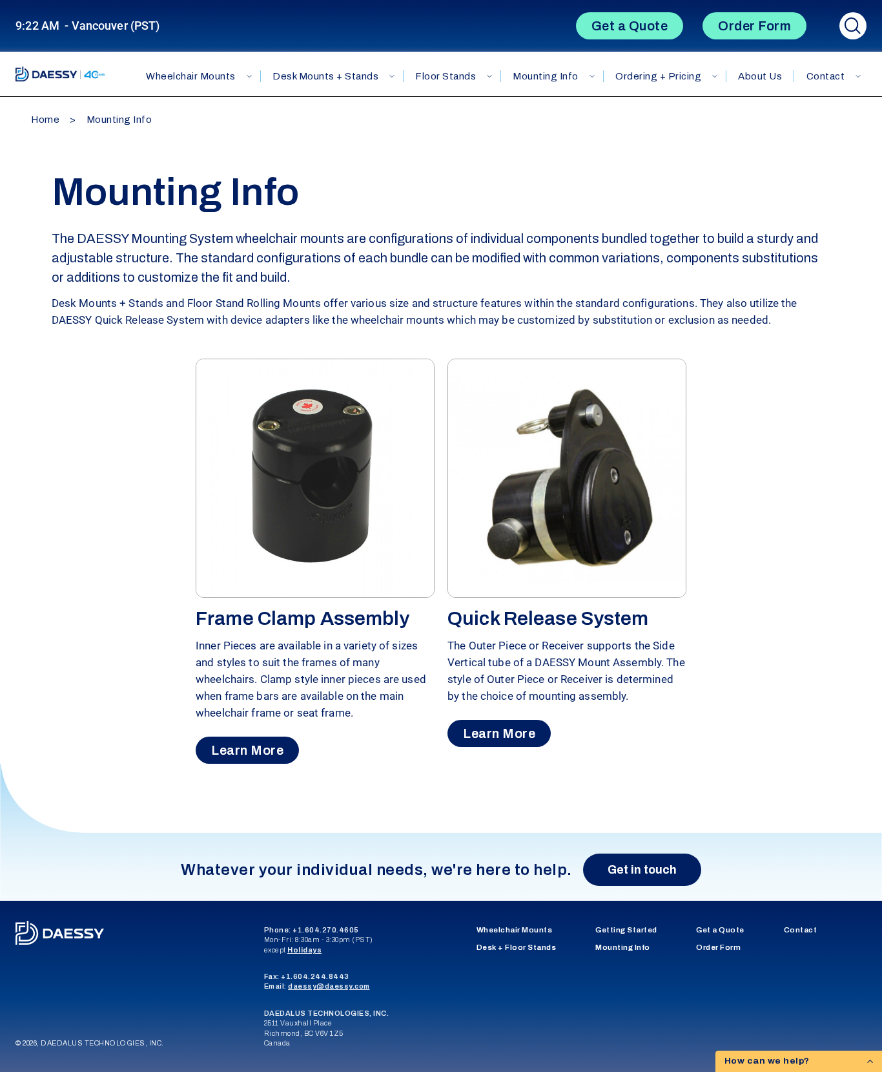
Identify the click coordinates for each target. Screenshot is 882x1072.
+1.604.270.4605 (325, 930)
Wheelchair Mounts (191, 76)
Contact (800, 930)
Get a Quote (629, 26)
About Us (760, 76)
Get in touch (642, 869)
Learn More (247, 750)
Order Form (754, 26)
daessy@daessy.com (329, 986)
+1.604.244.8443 (315, 976)
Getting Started (626, 930)
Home (45, 119)
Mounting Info (546, 76)
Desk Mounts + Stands (325, 76)
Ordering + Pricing (658, 76)
